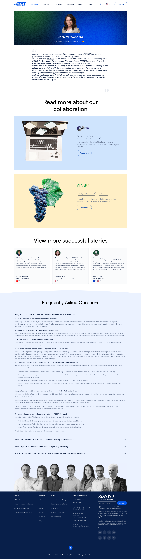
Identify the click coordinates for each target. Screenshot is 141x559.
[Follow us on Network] (104, 538)
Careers (41, 504)
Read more (86, 153)
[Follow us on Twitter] (109, 532)
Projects (42, 512)
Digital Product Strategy (21, 508)
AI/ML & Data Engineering (21, 500)
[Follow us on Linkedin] (104, 532)
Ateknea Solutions (72, 41)
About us (42, 500)
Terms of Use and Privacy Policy (113, 508)
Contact (42, 516)
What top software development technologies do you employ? (42, 446)
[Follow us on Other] (114, 538)
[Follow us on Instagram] (100, 538)
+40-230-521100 (78, 500)
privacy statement (111, 524)
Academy (42, 508)
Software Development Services (23, 504)
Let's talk (121, 4)
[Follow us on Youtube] (114, 532)
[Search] (100, 4)
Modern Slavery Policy (58, 512)
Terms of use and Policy (58, 500)
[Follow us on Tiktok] (109, 538)
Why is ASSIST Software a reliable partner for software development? (45, 315)
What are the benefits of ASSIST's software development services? (44, 439)
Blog (40, 521)
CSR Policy (54, 508)
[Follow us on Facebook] (100, 532)
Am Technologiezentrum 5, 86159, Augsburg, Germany (81, 525)
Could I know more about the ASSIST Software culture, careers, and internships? (50, 453)
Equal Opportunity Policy (59, 504)
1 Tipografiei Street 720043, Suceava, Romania (81, 508)
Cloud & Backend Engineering (23, 512)
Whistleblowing (56, 516)
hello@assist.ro (77, 502)
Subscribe (122, 503)
